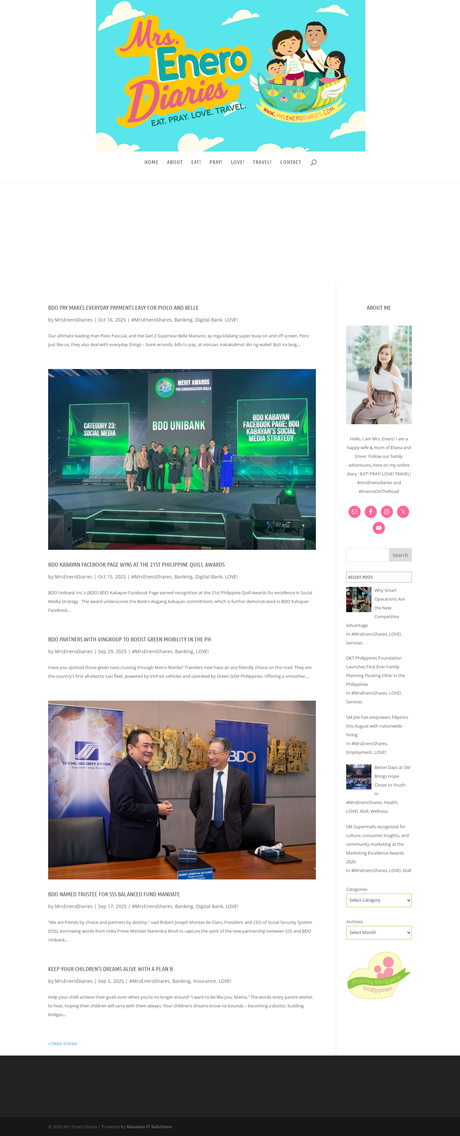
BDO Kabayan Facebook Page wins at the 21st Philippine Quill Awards (136, 564)
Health (390, 802)
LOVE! (237, 162)
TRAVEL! (262, 162)
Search (400, 555)
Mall (364, 811)
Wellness (379, 811)
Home (151, 162)
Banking (183, 319)
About (175, 162)
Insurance (204, 981)
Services (354, 643)
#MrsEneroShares (151, 319)
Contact (290, 162)
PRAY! (216, 162)
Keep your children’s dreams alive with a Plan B (110, 968)
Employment (359, 752)
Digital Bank (208, 319)
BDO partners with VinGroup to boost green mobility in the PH (129, 639)
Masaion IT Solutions (149, 1127)
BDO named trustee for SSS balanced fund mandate (114, 894)
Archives (354, 921)
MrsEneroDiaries (74, 319)
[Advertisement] (230, 233)
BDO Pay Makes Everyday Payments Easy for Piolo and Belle (123, 307)
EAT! (196, 162)
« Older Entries (62, 1043)
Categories (356, 889)
